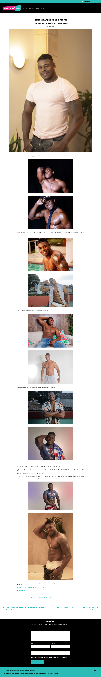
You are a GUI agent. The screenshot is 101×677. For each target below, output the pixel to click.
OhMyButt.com (76, 156)
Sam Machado (40, 23)
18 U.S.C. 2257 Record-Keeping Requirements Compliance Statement (19, 670)
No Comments (64, 23)
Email (53, 643)
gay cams (29, 232)
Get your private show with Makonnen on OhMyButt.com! (30, 587)
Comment (33, 630)
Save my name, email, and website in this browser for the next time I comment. (50, 657)
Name (32, 643)
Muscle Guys (50, 16)
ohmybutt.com (87, 1)
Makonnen (26, 156)
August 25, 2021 (52, 23)
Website (32, 650)
